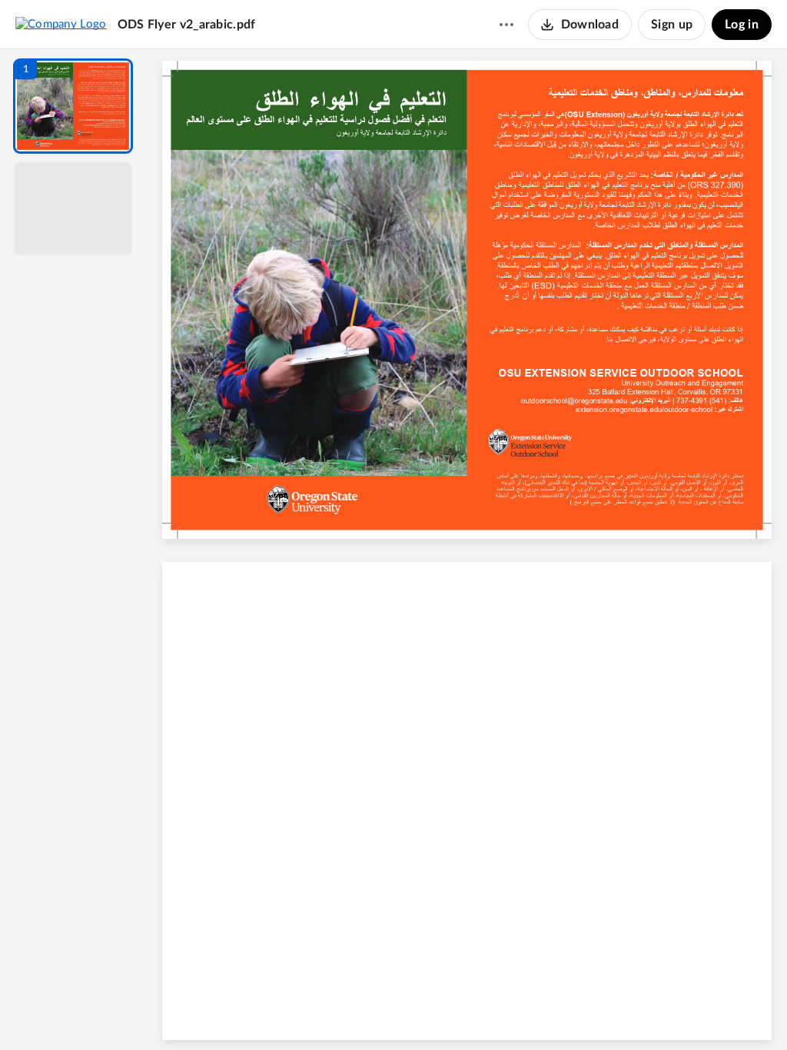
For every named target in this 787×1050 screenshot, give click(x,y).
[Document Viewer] (467, 549)
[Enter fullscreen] (608, 1012)
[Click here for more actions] (506, 24)
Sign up (671, 24)
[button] (73, 106)
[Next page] (436, 1012)
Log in (742, 24)
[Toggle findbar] (353, 1012)
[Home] (61, 24)
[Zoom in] (521, 1012)
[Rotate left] (552, 1012)
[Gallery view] (581, 1012)
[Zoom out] (469, 1012)
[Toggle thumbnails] (326, 1012)
